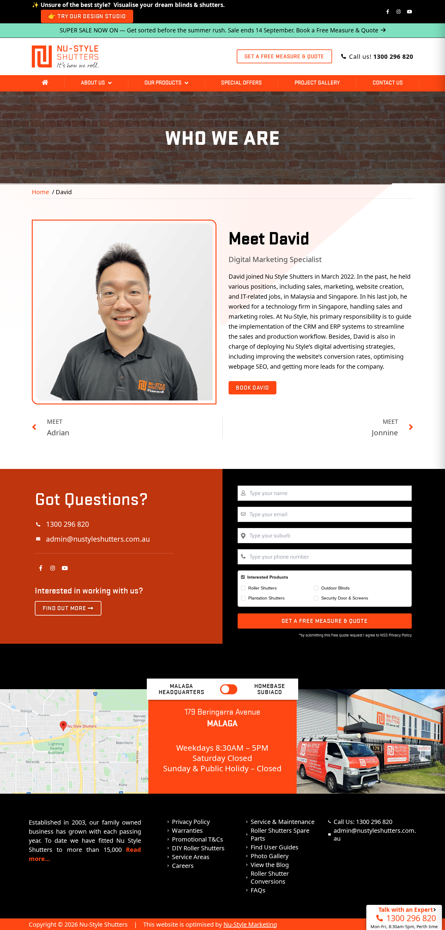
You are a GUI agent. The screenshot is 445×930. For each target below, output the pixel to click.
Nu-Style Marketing (250, 924)
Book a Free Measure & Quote (337, 30)
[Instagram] (398, 11)
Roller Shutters (262, 588)
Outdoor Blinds (335, 588)
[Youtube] (409, 11)
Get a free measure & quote (325, 620)
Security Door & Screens (344, 598)
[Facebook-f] (387, 11)
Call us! (381, 56)
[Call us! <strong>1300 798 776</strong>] (343, 56)
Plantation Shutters (266, 598)
